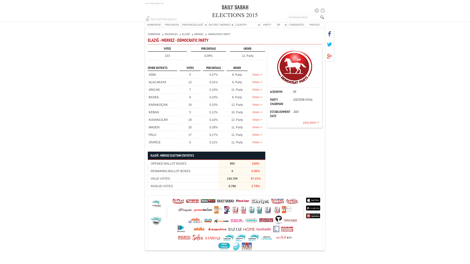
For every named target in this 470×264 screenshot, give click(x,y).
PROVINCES (172, 24)
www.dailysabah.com (154, 3)
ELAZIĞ (186, 34)
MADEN (154, 127)
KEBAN (154, 112)
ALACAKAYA (157, 82)
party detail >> (311, 123)
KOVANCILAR (158, 119)
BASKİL (154, 97)
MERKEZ (199, 34)
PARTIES (315, 24)
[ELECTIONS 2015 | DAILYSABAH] (235, 8)
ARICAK (154, 89)
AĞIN (152, 74)
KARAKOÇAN (158, 104)
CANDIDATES (296, 24)
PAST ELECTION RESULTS (164, 19)
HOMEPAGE (154, 24)
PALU (152, 134)
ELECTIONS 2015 (235, 15)
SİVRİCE (155, 142)
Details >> (257, 75)
